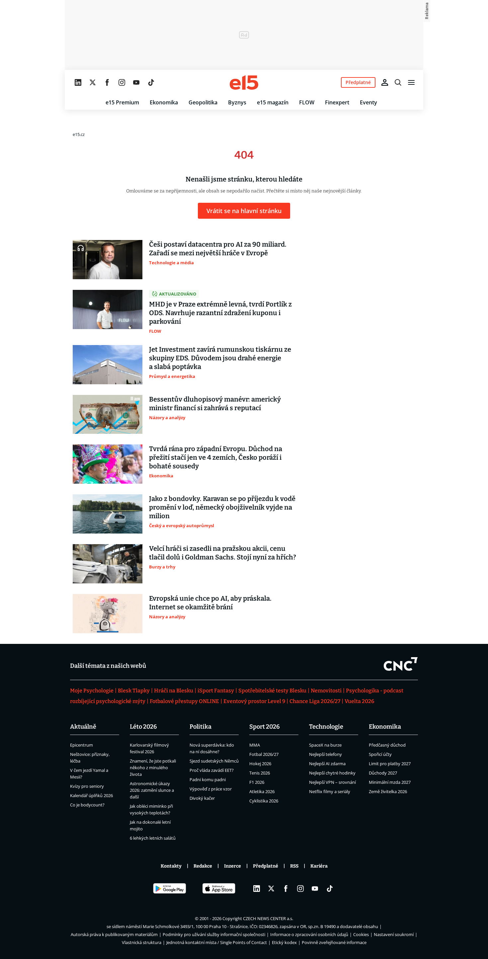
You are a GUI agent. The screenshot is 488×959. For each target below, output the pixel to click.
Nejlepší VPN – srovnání (332, 782)
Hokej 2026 (260, 764)
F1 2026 (256, 782)
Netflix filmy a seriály (329, 791)
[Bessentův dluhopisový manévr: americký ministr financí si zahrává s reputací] (107, 414)
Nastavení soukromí (394, 934)
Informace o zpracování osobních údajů (309, 934)
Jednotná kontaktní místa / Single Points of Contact (216, 942)
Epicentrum (81, 745)
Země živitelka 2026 (388, 791)
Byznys (237, 102)
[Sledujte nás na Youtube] (136, 82)
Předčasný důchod (387, 745)
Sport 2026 (264, 726)
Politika (200, 726)
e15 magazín (272, 102)
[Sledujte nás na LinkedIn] (78, 82)
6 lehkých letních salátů (153, 838)
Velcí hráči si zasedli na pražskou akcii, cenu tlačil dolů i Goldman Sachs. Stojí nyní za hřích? (222, 552)
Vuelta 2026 (359, 701)
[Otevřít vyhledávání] (398, 82)
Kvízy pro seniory (87, 786)
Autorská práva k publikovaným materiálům (114, 934)
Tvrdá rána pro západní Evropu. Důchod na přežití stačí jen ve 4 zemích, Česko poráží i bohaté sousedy (215, 457)
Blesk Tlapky (134, 690)
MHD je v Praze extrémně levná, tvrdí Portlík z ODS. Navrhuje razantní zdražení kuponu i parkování (220, 312)
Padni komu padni (208, 779)
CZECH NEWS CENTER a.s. (268, 918)
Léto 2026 (143, 726)
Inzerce (232, 866)
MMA (254, 745)
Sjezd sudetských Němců (214, 761)
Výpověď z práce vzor (211, 789)
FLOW (306, 102)
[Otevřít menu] (411, 82)
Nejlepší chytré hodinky (332, 773)
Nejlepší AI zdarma (327, 764)
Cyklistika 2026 (263, 801)
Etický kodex (284, 942)
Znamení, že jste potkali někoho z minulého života (153, 767)
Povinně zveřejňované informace (334, 942)
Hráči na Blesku (173, 690)
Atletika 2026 (262, 791)
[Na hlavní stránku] (244, 82)
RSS (294, 866)
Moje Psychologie (92, 690)
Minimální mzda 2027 (390, 782)
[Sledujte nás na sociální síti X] (92, 82)
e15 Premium (122, 102)
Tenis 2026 (259, 773)
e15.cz (79, 134)
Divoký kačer (202, 798)
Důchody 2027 (383, 773)
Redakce (203, 866)
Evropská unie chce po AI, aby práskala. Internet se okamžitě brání (210, 602)
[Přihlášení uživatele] (384, 82)
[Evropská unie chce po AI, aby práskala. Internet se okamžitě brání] (107, 613)
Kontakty (171, 866)
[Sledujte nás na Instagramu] (122, 82)
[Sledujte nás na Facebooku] (107, 82)
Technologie (326, 726)
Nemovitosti (326, 690)
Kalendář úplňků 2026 (91, 795)
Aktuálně (83, 726)
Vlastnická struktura (141, 942)
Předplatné (265, 866)
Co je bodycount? (87, 805)
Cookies (361, 934)
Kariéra (319, 866)
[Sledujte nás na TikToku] (151, 82)
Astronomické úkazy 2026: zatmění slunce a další (152, 790)
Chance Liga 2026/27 (314, 701)
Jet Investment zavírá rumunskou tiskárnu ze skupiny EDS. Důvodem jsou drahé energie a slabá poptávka (220, 358)
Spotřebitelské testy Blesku (272, 690)
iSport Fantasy (216, 690)
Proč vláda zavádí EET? (212, 770)
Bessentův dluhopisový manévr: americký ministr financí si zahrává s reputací (215, 403)
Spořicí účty (380, 754)
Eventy (368, 102)
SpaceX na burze (325, 745)
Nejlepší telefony (325, 754)
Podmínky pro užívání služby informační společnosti (214, 934)
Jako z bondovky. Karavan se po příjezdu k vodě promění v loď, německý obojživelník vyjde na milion (222, 507)
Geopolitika (203, 102)
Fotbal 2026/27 (264, 754)
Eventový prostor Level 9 (254, 701)
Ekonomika (164, 102)
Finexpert (337, 102)
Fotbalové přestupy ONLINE (184, 701)
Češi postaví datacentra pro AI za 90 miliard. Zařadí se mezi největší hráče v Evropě (217, 248)
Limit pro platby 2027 (390, 764)
